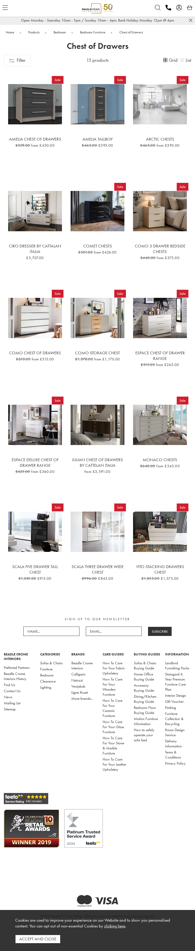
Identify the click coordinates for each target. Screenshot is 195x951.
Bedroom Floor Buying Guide (145, 710)
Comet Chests (97, 246)
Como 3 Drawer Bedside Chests (160, 248)
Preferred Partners (16, 667)
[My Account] (179, 7)
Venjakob (78, 686)
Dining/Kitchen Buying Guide (145, 699)
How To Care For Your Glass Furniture (113, 726)
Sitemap (10, 709)
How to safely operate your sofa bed (144, 735)
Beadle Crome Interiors (82, 666)
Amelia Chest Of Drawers (35, 139)
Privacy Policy (175, 763)
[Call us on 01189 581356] (168, 7)
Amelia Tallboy (98, 139)
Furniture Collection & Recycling (174, 718)
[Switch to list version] (182, 60)
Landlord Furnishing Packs (177, 666)
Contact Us (12, 690)
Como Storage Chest (97, 353)
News (8, 697)
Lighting (45, 687)
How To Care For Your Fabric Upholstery (114, 668)
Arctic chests (160, 139)
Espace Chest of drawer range (160, 355)
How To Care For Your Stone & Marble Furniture (113, 745)
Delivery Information (173, 744)
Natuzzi (77, 680)
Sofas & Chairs (51, 663)
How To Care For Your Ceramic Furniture (112, 708)
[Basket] (189, 7)
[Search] (157, 7)
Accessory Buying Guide (144, 688)
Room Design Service (175, 732)
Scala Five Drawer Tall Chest (35, 569)
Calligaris (78, 674)
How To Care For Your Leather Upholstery (114, 764)
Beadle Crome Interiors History (15, 676)
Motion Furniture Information (146, 721)
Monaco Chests (160, 459)
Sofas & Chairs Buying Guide (145, 666)
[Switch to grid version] (165, 60)
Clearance (48, 681)
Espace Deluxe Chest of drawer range (35, 462)
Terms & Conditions (173, 755)
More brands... (82, 698)
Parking (170, 707)
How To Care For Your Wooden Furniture (112, 687)
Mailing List (12, 703)
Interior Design (175, 695)
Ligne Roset (79, 692)
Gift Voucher (174, 701)
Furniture (46, 669)
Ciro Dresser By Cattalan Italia (35, 248)
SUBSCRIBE (160, 631)
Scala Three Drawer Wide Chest (98, 569)
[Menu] (5, 7)
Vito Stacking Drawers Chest (160, 569)
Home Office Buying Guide (144, 677)
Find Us (9, 684)
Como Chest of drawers (35, 353)
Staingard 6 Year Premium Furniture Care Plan (175, 682)
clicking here (114, 926)
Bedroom (47, 675)
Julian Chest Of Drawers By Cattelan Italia (97, 462)
